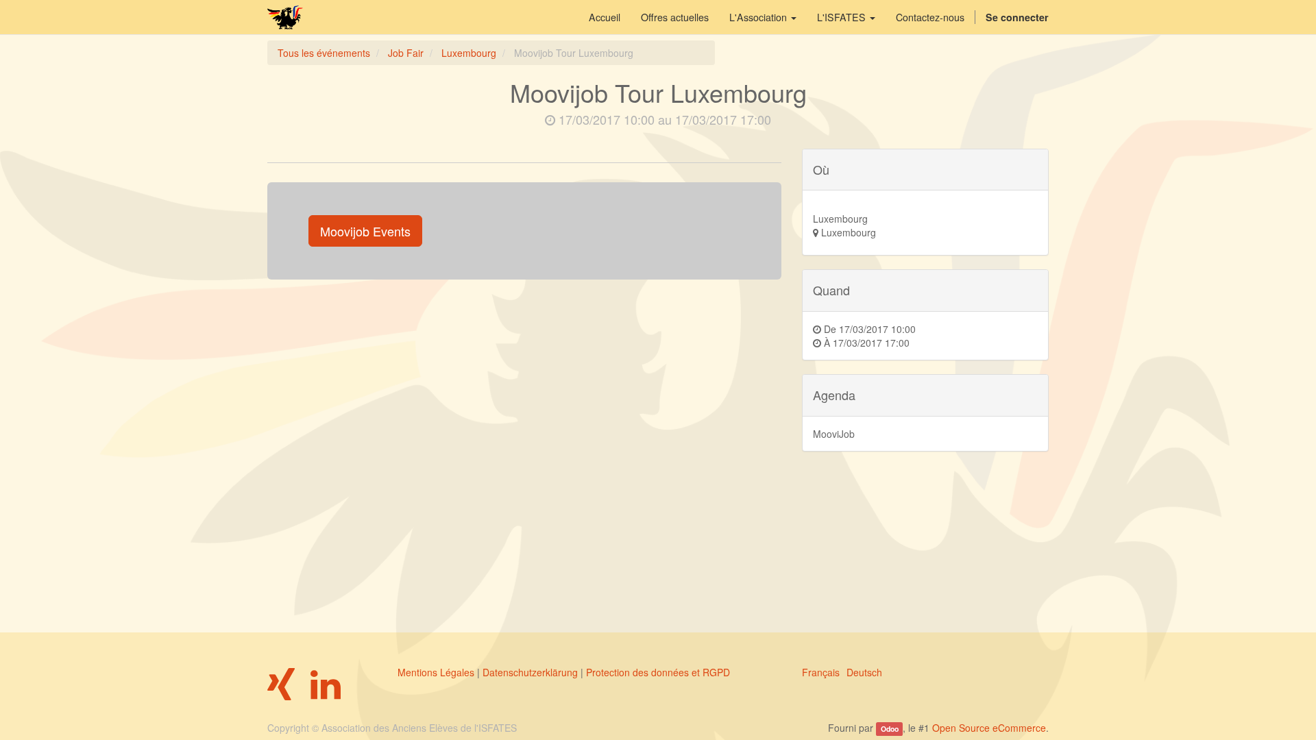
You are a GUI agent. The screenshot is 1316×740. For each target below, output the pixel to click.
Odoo (890, 729)
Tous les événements (324, 53)
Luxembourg (468, 53)
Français (821, 672)
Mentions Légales (436, 672)
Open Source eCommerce (989, 728)
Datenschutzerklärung (530, 672)
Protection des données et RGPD (658, 672)
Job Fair (406, 53)
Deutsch (864, 672)
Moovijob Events (365, 231)
